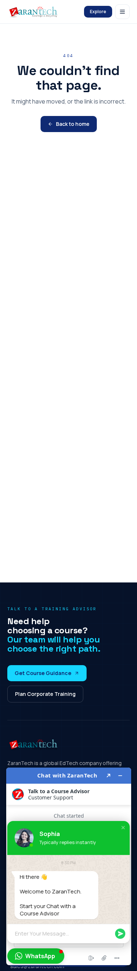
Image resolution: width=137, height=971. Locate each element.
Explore (98, 11)
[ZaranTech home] (34, 11)
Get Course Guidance (43, 673)
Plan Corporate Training (45, 693)
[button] (123, 827)
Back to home (73, 123)
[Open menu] (122, 11)
